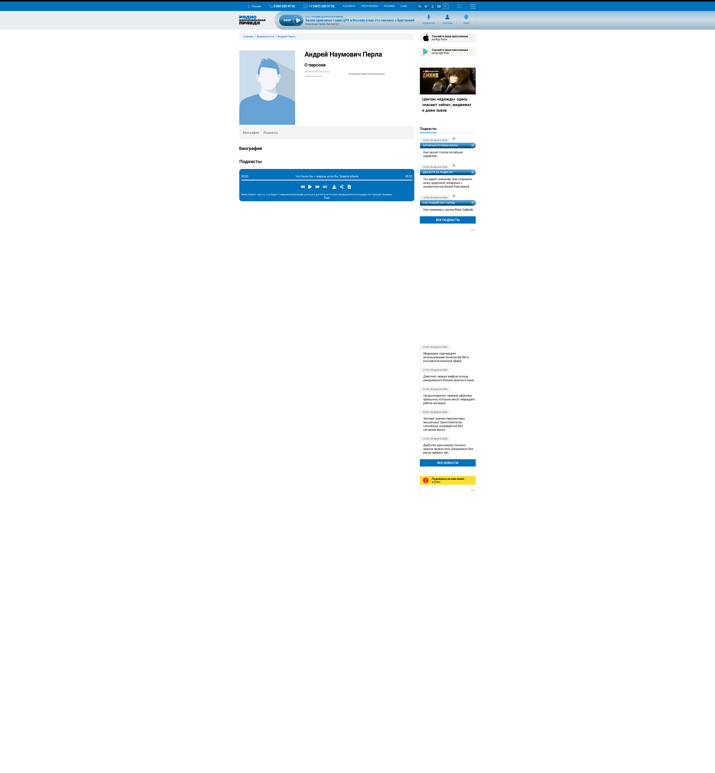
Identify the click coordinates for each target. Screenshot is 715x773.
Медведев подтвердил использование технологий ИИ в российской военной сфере (446, 357)
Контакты (349, 6)
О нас (404, 6)
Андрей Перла (286, 36)
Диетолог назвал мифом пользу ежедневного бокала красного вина (448, 378)
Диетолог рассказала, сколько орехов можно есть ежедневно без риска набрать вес (448, 448)
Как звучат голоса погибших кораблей (443, 154)
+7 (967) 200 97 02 (321, 6)
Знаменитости (265, 36)
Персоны (447, 23)
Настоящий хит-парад (439, 203)
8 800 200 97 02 (284, 6)
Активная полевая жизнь (440, 145)
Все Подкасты (448, 220)
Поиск (459, 6)
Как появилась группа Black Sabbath (448, 209)
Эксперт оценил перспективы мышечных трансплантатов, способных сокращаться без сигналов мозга (444, 424)
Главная (248, 36)
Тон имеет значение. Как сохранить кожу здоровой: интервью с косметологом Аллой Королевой (447, 182)
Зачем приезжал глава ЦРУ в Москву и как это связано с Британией (359, 20)
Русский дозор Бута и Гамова (327, 17)
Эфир (466, 23)
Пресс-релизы (369, 6)
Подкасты (428, 23)
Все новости (447, 463)
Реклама (389, 6)
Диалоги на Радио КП (438, 172)
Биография (251, 132)
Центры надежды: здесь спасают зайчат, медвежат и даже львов (446, 105)
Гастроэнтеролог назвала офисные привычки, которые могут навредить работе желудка (449, 399)
